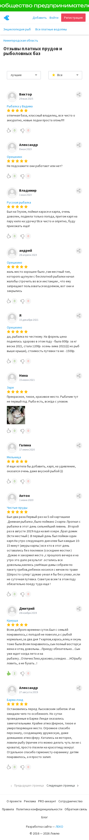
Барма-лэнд (15, 700)
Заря (10, 387)
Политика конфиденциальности (39, 809)
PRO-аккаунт (47, 801)
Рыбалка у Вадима (20, 106)
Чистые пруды (17, 508)
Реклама (30, 801)
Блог (44, 817)
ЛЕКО (59, 826)
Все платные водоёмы (51, 29)
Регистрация (73, 18)
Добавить (40, 18)
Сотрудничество (70, 801)
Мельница (14, 457)
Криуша (12, 620)
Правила (8, 809)
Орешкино (14, 157)
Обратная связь (76, 809)
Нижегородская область (20, 40)
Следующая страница (61, 785)
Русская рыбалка (19, 202)
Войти (54, 18)
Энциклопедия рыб (17, 29)
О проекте (14, 801)
